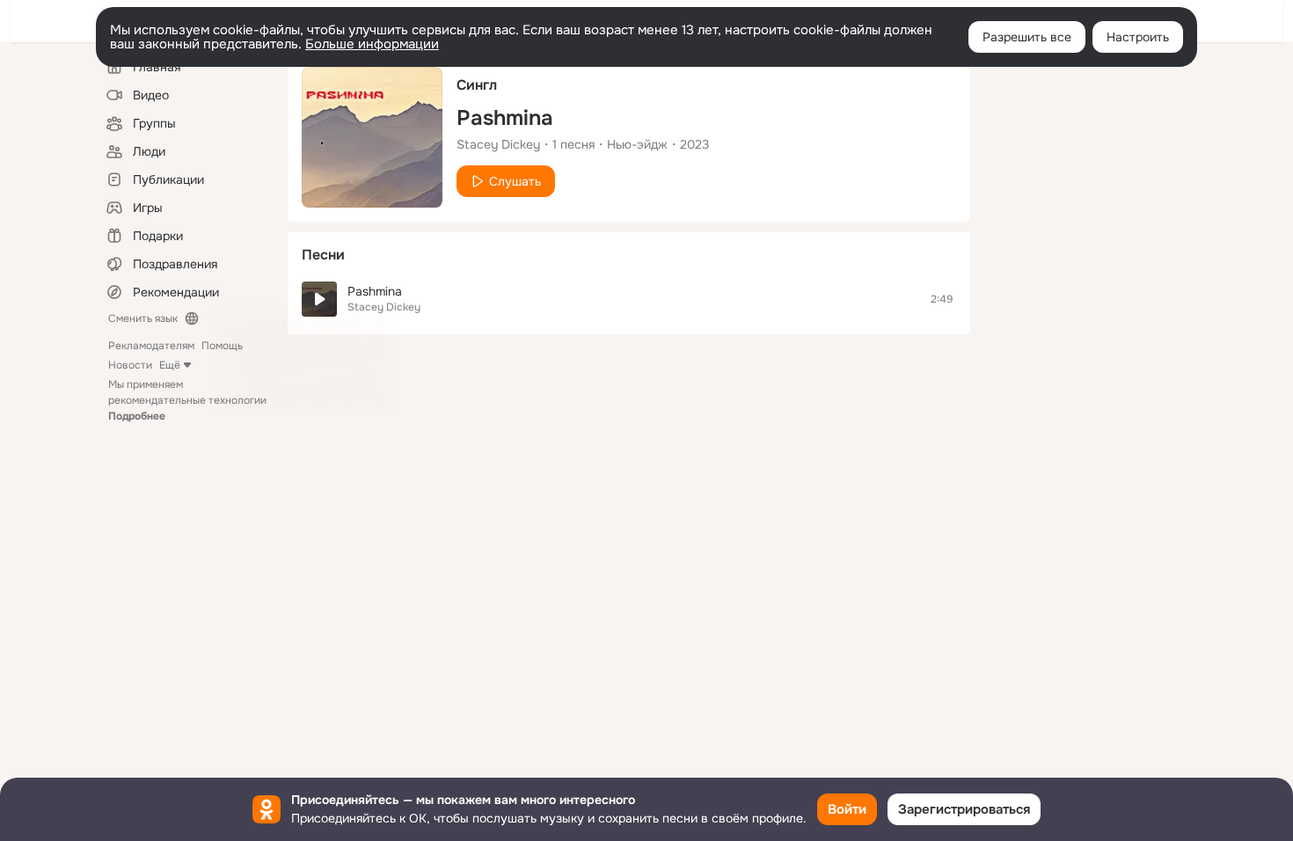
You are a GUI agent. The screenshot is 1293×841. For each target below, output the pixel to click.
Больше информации (372, 44)
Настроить (1138, 37)
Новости (130, 365)
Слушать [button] (515, 181)
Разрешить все (1027, 37)
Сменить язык (143, 318)
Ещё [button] (169, 365)
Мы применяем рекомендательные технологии (187, 400)
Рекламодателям (151, 346)
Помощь (222, 346)
